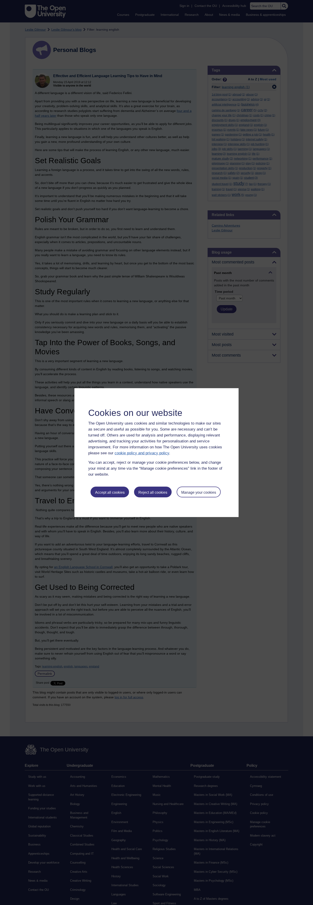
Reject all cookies (152, 492)
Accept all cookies (110, 492)
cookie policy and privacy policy (142, 453)
